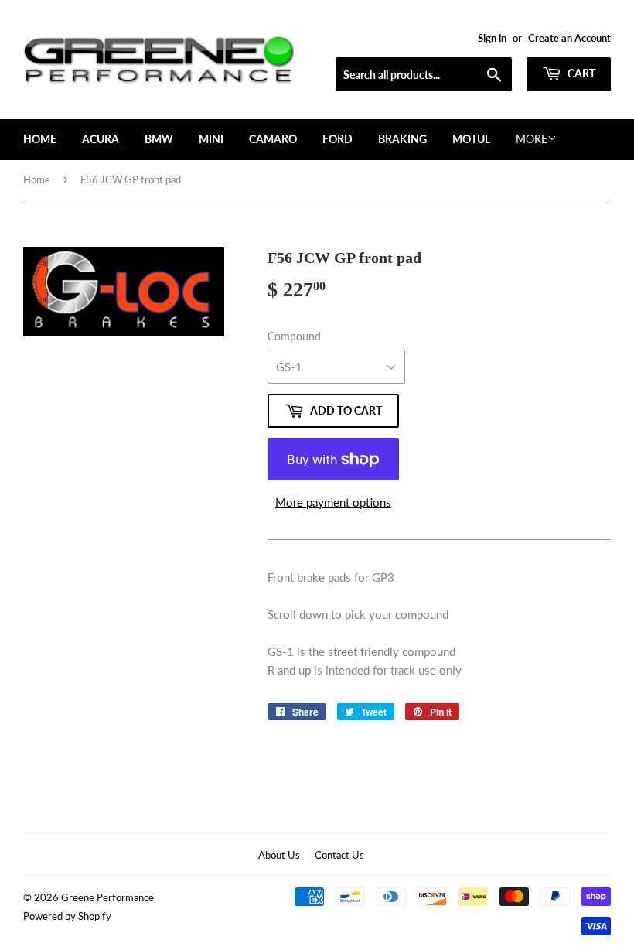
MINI (211, 138)
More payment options (333, 502)
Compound (294, 336)
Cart (580, 73)
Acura (100, 138)
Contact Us (339, 855)
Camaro (273, 138)
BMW (159, 138)
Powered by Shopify (67, 916)
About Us (279, 855)
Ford (337, 138)
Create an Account (569, 38)
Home (39, 138)
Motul (471, 138)
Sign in (492, 38)
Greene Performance (107, 897)
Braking (402, 138)
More (531, 138)
